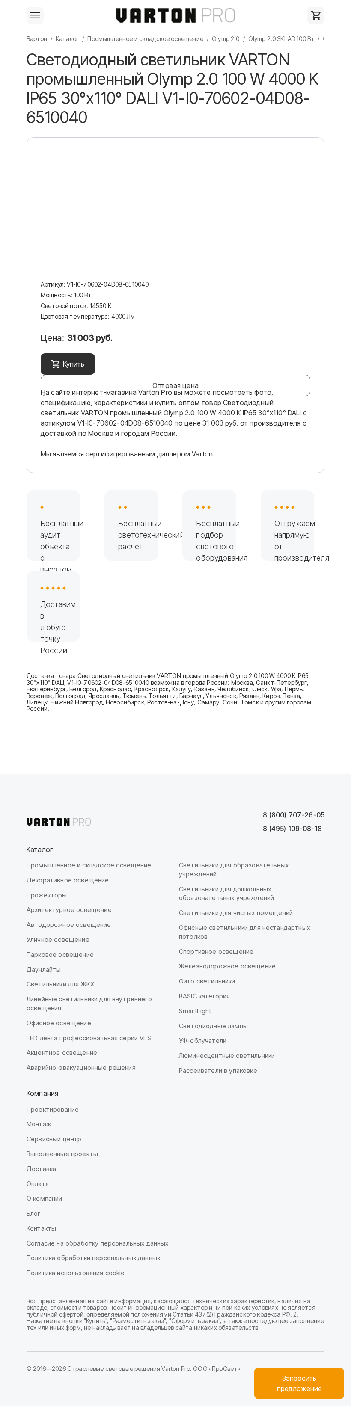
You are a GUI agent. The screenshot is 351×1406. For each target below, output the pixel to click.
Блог (34, 1213)
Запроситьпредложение (299, 1383)
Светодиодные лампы (213, 1026)
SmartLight (195, 1011)
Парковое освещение (60, 954)
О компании (44, 1198)
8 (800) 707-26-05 (293, 815)
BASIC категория (204, 996)
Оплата (38, 1184)
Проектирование (53, 1109)
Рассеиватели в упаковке (218, 1070)
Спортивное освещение (216, 951)
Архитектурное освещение (69, 910)
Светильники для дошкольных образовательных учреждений (226, 893)
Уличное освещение (58, 939)
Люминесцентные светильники (227, 1055)
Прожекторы (47, 895)
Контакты (41, 1228)
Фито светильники (207, 981)
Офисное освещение (59, 1023)
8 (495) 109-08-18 (292, 828)
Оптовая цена (175, 385)
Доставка (41, 1169)
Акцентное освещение (62, 1052)
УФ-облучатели (202, 1040)
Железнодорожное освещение (227, 966)
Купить (73, 364)
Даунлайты (44, 969)
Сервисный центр (54, 1139)
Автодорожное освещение (69, 925)
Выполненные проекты (62, 1154)
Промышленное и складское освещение (89, 865)
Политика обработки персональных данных (93, 1258)
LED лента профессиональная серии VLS (89, 1038)
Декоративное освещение (68, 880)
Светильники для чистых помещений (236, 913)
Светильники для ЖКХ (60, 984)
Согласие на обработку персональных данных (98, 1243)
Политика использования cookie (76, 1273)
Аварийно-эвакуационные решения (81, 1067)
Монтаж (39, 1124)
